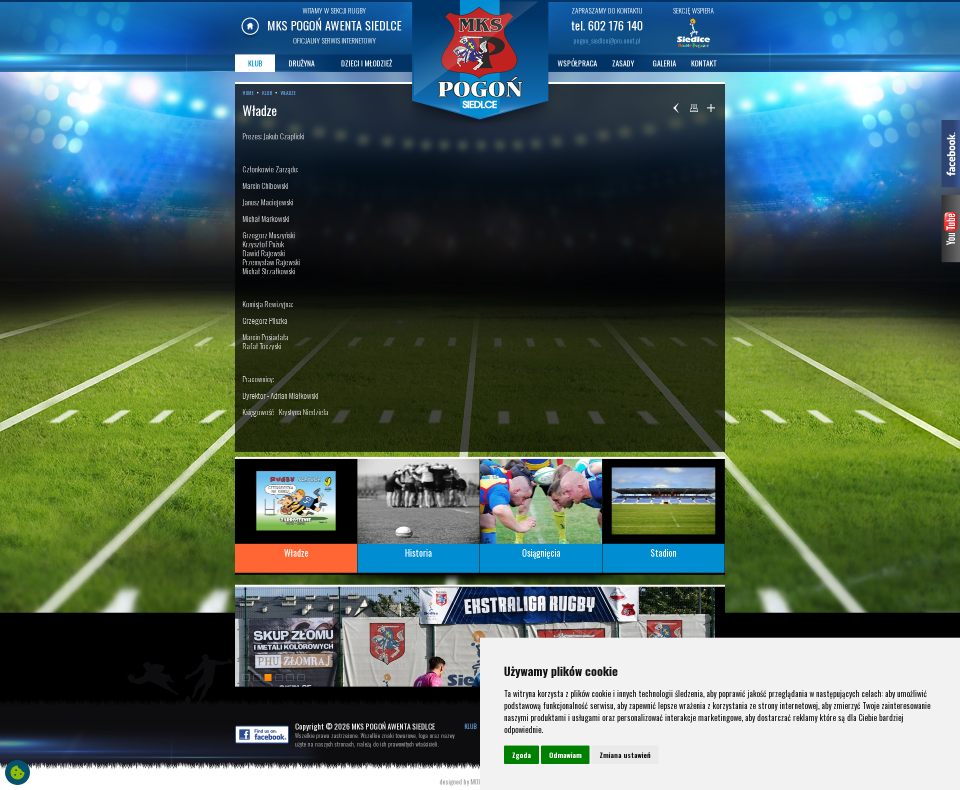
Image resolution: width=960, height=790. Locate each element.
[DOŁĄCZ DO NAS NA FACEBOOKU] (262, 741)
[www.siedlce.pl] (694, 47)
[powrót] (677, 107)
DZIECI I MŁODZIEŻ (366, 62)
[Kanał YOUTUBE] (951, 259)
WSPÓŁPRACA (577, 62)
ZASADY (623, 62)
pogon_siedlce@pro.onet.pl (607, 40)
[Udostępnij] (711, 107)
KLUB (255, 62)
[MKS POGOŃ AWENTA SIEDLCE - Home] (250, 35)
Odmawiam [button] (565, 755)
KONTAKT (704, 62)
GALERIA (664, 62)
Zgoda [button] (521, 755)
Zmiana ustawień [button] (625, 755)
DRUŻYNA (301, 62)
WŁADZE (288, 92)
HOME (248, 92)
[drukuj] (694, 107)
